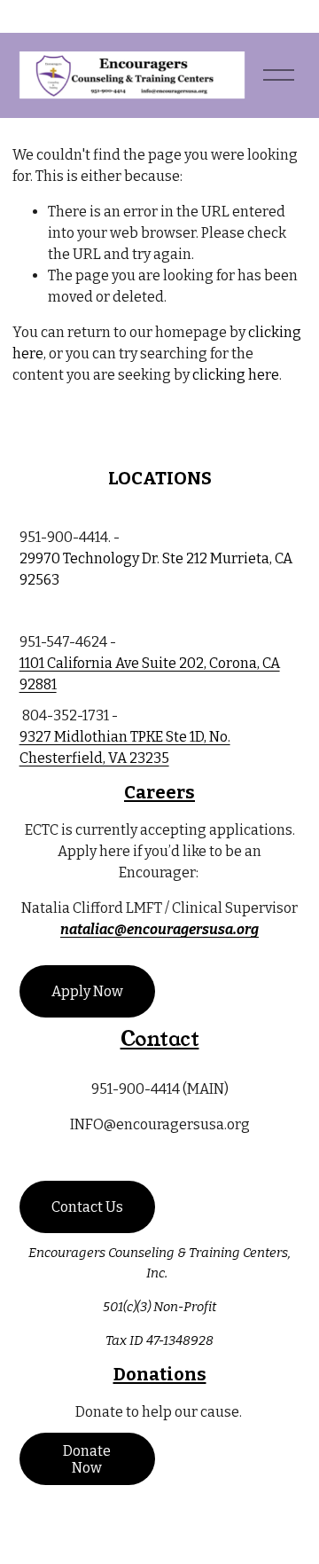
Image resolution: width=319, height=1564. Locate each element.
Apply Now (87, 991)
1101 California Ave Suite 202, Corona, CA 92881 (149, 674)
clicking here (235, 374)
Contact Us (87, 1207)
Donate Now (87, 1459)
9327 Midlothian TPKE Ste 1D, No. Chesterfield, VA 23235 (124, 747)
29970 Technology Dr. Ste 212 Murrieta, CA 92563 (155, 569)
